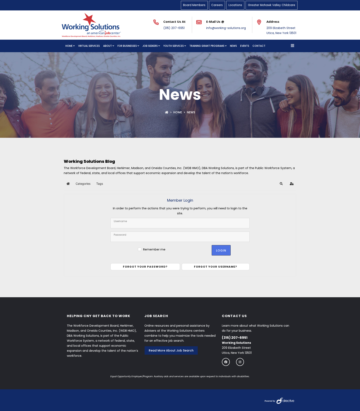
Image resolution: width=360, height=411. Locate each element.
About (107, 46)
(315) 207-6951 (174, 28)
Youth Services (173, 46)
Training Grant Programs (206, 46)
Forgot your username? (215, 267)
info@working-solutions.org (226, 28)
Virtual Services (89, 46)
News (233, 46)
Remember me (154, 249)
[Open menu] (292, 46)
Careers (217, 5)
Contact (258, 46)
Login (221, 250)
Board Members (194, 5)
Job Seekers (150, 46)
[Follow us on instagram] (240, 361)
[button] (281, 184)
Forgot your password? (145, 267)
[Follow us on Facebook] (226, 361)
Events (244, 46)
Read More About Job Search (171, 350)
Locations (235, 5)
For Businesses (127, 46)
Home (68, 46)
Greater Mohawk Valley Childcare (271, 5)
